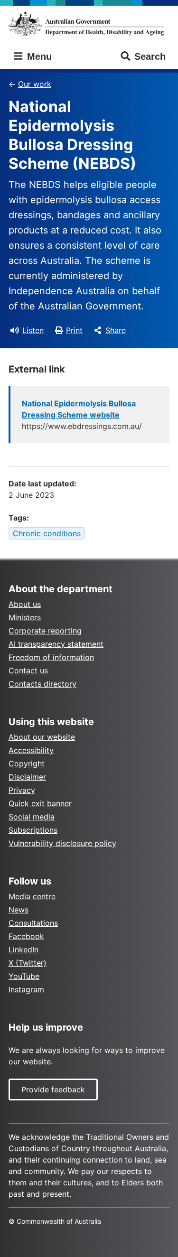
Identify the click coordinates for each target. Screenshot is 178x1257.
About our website (42, 737)
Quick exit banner (40, 803)
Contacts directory (42, 684)
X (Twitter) (28, 963)
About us (25, 604)
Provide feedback (53, 1089)
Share (115, 330)
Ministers (25, 617)
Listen (33, 330)
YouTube (24, 976)
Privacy (22, 790)
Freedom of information (51, 657)
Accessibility (31, 750)
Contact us (28, 670)
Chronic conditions (47, 533)
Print (74, 330)
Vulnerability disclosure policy (62, 843)
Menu (38, 56)
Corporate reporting (45, 630)
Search (150, 56)
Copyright (27, 763)
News (18, 909)
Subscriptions (33, 830)
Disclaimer (27, 777)
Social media (32, 816)
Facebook (26, 936)
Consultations (33, 923)
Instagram (26, 989)
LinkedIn (23, 949)
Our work (34, 84)
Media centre (32, 896)
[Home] (89, 24)
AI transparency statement (56, 644)
